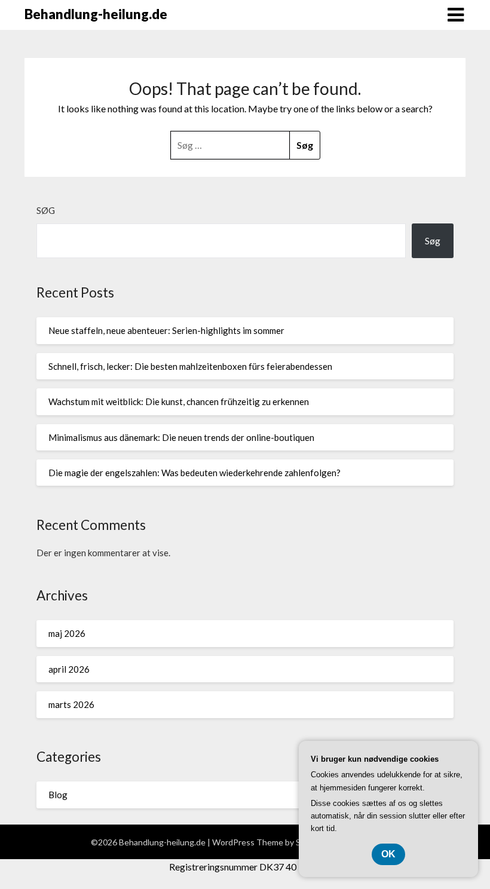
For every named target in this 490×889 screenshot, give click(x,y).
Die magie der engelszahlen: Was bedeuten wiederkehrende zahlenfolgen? (194, 472)
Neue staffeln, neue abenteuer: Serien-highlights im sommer (166, 330)
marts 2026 (71, 704)
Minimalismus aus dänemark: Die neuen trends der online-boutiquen (181, 437)
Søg (45, 210)
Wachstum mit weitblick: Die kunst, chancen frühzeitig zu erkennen (178, 401)
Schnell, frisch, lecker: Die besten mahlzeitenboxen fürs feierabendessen (190, 366)
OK (388, 854)
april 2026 (69, 669)
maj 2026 (66, 633)
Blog (58, 794)
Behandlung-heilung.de (95, 14)
